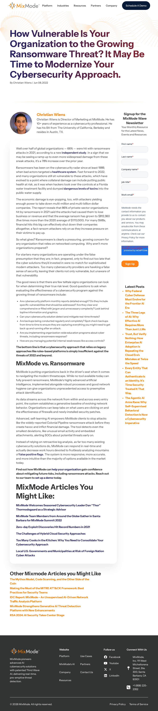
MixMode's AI (67, 664)
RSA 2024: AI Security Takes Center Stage (37, 615)
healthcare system (64, 172)
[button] (47, 5)
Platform (64, 656)
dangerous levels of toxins (80, 188)
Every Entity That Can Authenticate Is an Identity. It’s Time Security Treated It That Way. (136, 380)
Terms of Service (138, 704)
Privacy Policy (118, 704)
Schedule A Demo (136, 5)
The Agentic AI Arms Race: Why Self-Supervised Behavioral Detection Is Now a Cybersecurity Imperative (136, 410)
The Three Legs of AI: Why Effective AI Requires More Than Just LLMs (135, 321)
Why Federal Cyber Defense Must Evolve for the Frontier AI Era (135, 299)
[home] (24, 5)
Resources (65, 680)
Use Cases (86, 656)
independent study (73, 152)
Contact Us (86, 672)
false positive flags (31, 454)
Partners (85, 664)
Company (65, 672)
